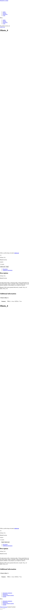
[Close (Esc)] (0, 608)
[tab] (16, 269)
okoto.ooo (16, 253)
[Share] (1, 608)
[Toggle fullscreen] (3, 608)
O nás (4, 15)
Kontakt (4, 596)
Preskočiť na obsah (4, 0)
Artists (4, 11)
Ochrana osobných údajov (8, 595)
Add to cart (3, 266)
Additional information (7, 270)
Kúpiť (7, 266)
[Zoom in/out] (4, 608)
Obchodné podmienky (7, 593)
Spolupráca (5, 14)
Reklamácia (5, 594)
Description (5, 269)
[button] (14, 17)
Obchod (4, 13)
